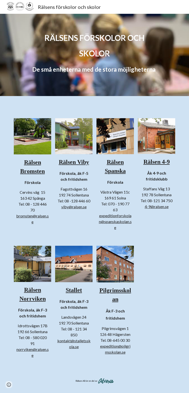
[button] (8, 384)
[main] (94, 55)
